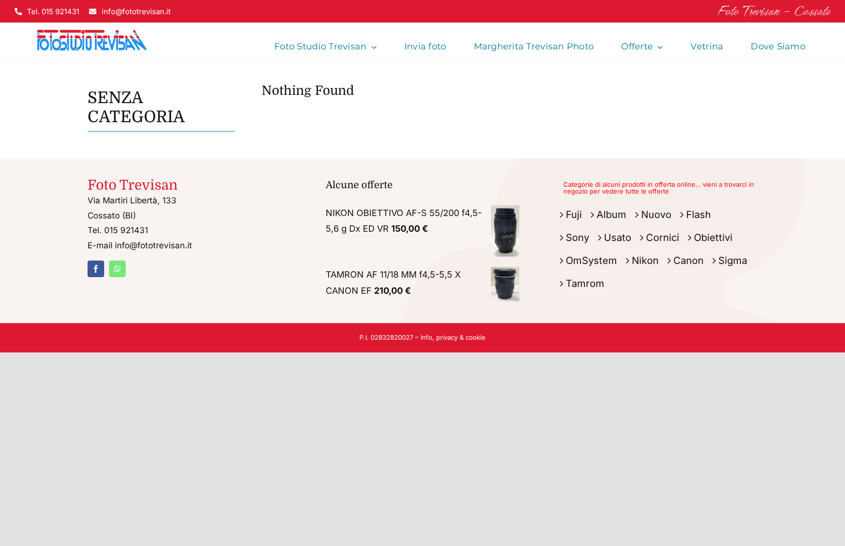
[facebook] (96, 269)
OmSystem (591, 260)
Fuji (574, 214)
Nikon (645, 260)
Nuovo (656, 214)
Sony (577, 237)
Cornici (662, 237)
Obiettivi (713, 237)
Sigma (732, 260)
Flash (698, 214)
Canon (688, 260)
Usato (617, 237)
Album (611, 214)
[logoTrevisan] (92, 27)
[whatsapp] (117, 269)
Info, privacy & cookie (453, 337)
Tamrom (585, 283)
